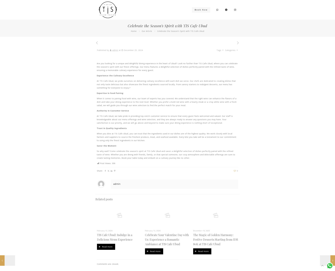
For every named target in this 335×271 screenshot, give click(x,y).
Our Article (147, 31)
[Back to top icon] (322, 265)
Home (134, 31)
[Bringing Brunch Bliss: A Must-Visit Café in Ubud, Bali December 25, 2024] (7, 260)
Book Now (201, 10)
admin (115, 50)
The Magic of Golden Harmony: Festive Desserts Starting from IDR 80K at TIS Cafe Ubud (215, 239)
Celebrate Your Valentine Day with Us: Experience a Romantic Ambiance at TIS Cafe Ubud (167, 239)
